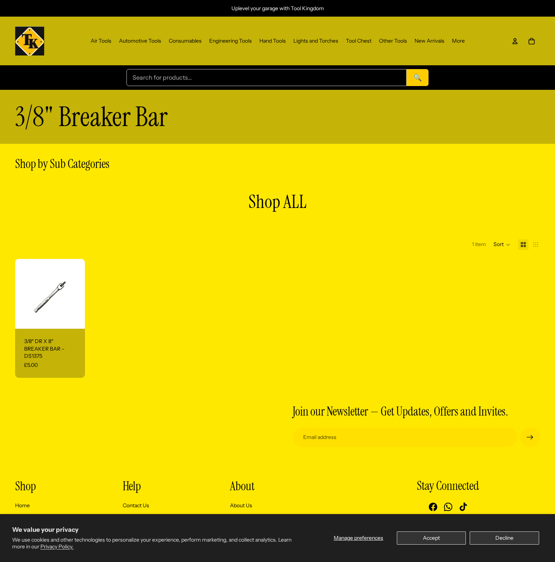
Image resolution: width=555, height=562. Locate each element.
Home (22, 505)
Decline (504, 537)
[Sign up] (530, 437)
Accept (431, 537)
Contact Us (136, 505)
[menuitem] (101, 41)
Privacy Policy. (57, 546)
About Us (241, 505)
